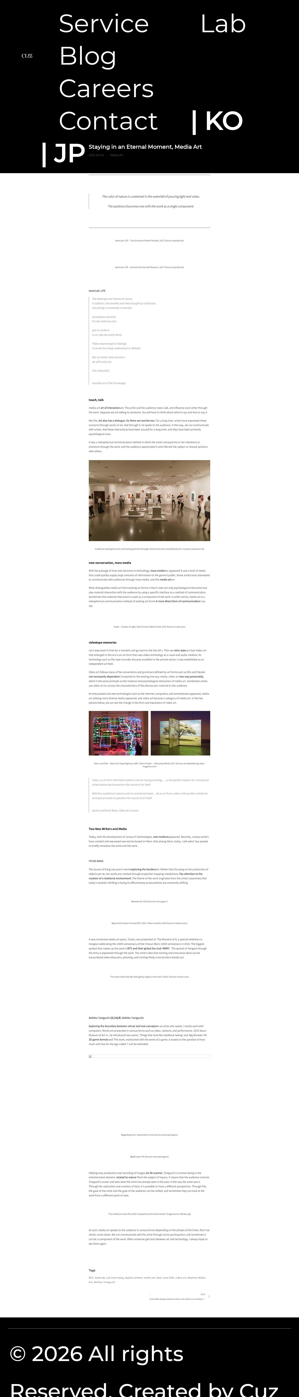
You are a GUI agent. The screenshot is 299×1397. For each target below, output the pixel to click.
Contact (108, 120)
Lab (223, 23)
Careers (106, 88)
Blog (88, 56)
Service (104, 23)
